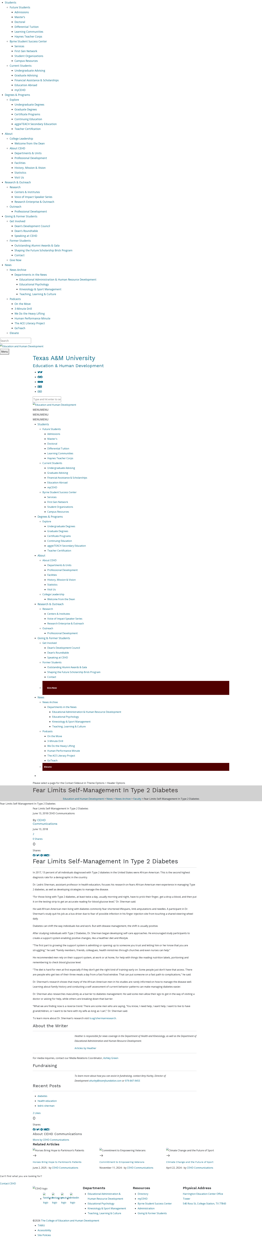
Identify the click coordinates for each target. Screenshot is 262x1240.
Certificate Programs (27, 114)
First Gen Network (26, 51)
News (41, 697)
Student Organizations (29, 56)
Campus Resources (26, 61)
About (41, 555)
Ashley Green (110, 1058)
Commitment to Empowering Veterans (121, 1162)
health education (47, 1101)
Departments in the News (31, 274)
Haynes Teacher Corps (28, 36)
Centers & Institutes (27, 192)
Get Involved (17, 221)
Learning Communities (29, 31)
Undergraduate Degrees (29, 104)
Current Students (21, 65)
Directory (143, 1193)
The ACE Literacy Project (30, 323)
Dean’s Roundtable (26, 231)
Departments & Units (28, 153)
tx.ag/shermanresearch (102, 1018)
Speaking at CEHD (26, 236)
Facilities (20, 163)
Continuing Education (28, 119)
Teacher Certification (28, 129)
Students (43, 424)
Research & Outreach (51, 604)
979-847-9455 (132, 1080)
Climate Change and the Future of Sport (189, 1162)
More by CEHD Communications (51, 1139)
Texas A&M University (64, 358)
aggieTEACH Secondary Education (36, 124)
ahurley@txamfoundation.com (105, 1080)
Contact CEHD (8, 1183)
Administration (146, 1208)
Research (15, 187)
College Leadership (21, 138)
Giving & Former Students (54, 638)
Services (19, 46)
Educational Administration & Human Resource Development (57, 279)
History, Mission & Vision (30, 168)
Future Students (20, 7)
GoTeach (20, 328)
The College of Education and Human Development (70, 1220)
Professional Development (31, 158)
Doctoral (20, 22)
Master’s (20, 17)
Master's (52, 438)
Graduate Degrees (26, 109)
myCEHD (20, 90)
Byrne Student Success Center (28, 41)
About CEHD (17, 148)
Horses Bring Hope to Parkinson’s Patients (57, 1162)
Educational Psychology (34, 284)
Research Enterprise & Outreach (34, 202)
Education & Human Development (68, 365)
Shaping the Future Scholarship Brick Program (43, 250)
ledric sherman (46, 1105)
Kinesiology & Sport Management (40, 289)
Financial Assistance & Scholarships (37, 80)
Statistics (20, 172)
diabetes (42, 1096)
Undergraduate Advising (30, 70)
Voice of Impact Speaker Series (33, 197)
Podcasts (15, 299)
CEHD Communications (45, 822)
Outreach (15, 206)
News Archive (18, 270)
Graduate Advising (26, 75)
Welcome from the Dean (30, 143)
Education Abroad (26, 85)
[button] (41, 409)
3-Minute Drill (23, 308)
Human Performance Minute (32, 318)
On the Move (23, 304)
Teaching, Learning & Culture (37, 294)
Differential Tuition (27, 27)
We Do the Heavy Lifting (30, 313)
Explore (14, 99)
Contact (20, 255)
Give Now (15, 260)
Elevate (14, 333)
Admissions (22, 12)
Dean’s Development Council (32, 226)
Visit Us (19, 177)
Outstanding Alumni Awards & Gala (37, 245)
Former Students (20, 240)
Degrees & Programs (50, 516)
